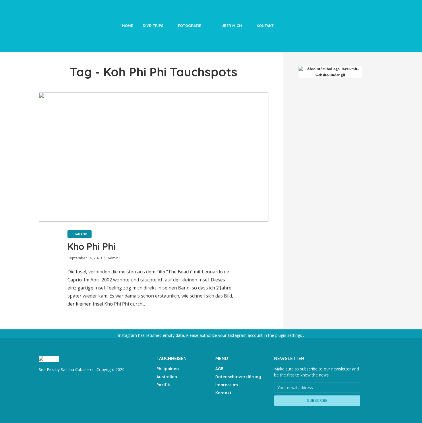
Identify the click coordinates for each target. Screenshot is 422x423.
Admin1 (114, 257)
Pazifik (163, 384)
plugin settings (289, 335)
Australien (166, 376)
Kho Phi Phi (91, 246)
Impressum (226, 384)
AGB (219, 368)
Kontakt (265, 25)
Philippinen (167, 368)
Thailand (79, 234)
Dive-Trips (153, 25)
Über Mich (231, 25)
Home (127, 25)
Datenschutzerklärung (238, 376)
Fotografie (189, 25)
